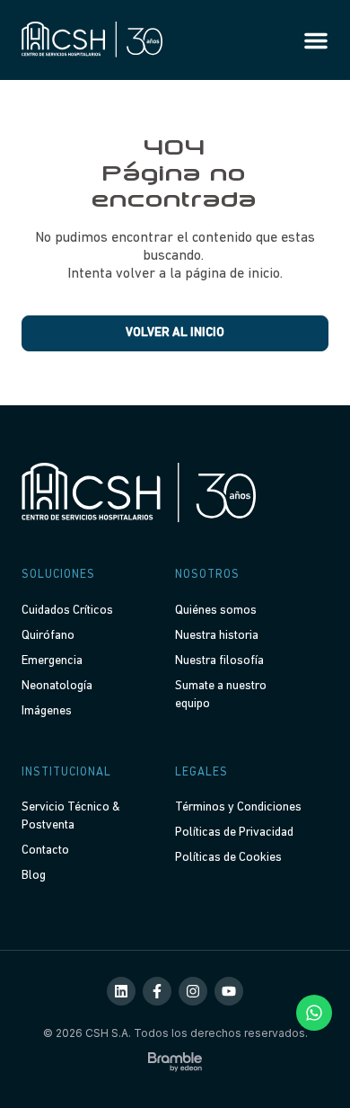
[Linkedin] (121, 991)
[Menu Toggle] (315, 40)
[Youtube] (228, 991)
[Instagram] (193, 991)
